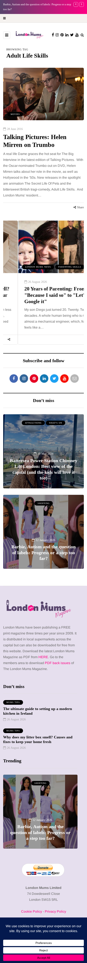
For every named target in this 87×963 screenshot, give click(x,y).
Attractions (33, 423)
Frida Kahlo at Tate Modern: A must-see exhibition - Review (40, 835)
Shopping (44, 503)
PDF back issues (58, 663)
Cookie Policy (31, 911)
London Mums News (23, 267)
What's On (55, 423)
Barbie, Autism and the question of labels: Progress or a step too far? (43, 552)
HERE (43, 657)
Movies (15, 114)
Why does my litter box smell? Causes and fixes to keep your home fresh (37, 739)
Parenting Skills (55, 267)
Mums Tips (13, 702)
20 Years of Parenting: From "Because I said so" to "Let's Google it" (41, 295)
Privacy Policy (55, 911)
